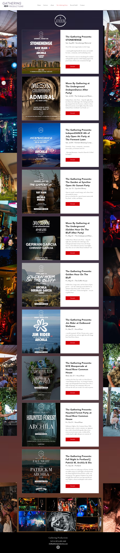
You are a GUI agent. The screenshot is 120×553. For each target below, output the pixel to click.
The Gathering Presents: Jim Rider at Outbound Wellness (79, 323)
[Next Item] (98, 514)
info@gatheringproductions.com (58, 544)
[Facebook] (111, 5)
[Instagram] (114, 5)
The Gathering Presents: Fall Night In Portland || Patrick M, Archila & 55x (79, 459)
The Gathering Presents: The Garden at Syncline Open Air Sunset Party (79, 182)
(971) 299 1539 (61, 541)
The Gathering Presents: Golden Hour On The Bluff (79, 274)
